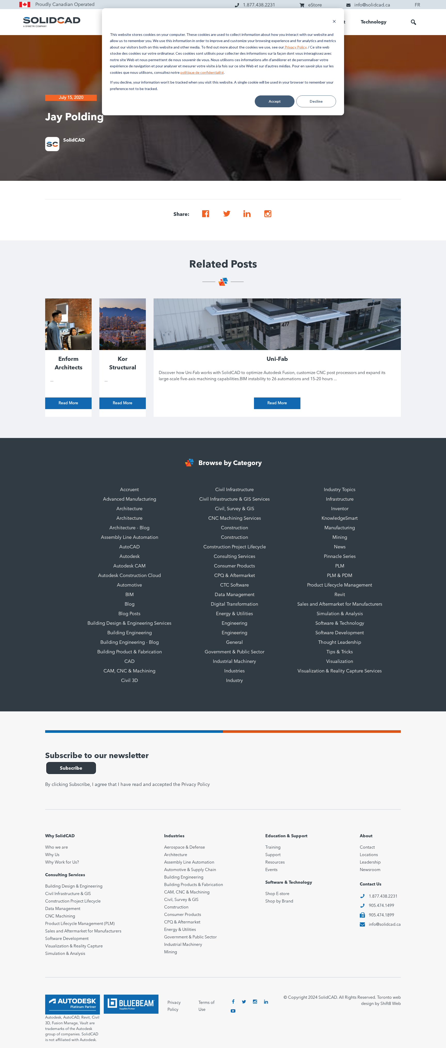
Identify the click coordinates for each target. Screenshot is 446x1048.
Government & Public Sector (234, 652)
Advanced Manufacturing (129, 499)
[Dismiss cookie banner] (334, 22)
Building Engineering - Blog (129, 642)
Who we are (56, 848)
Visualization (339, 661)
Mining (339, 537)
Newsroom (370, 870)
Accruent (129, 490)
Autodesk (130, 556)
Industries (234, 671)
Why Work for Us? (62, 862)
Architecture (129, 509)
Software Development (339, 633)
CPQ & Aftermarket (234, 575)
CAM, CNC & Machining (129, 671)
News (340, 547)
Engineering (234, 623)
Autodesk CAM (129, 566)
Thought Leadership (339, 642)
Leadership (370, 862)
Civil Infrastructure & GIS (68, 894)
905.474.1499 (381, 906)
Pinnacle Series (340, 556)
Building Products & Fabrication (193, 885)
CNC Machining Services (234, 518)
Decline (316, 101)
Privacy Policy (295, 47)
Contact (367, 848)
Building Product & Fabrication (129, 652)
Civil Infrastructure (234, 490)
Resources (275, 862)
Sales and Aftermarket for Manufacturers (339, 604)
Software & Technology (339, 623)
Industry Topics (339, 490)
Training (273, 848)
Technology (373, 22)
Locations (369, 855)
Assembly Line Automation (129, 537)
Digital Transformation (234, 604)
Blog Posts (129, 614)
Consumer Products (234, 566)
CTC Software (234, 585)
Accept (275, 101)
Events (271, 870)
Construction (234, 528)
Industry (234, 680)
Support (273, 855)
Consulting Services (234, 556)
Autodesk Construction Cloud (129, 575)
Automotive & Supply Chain (190, 870)
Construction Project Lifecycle (234, 547)
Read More (68, 403)
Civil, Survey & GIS (234, 509)
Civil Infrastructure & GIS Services (234, 499)
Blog (129, 604)
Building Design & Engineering (73, 886)
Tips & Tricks (339, 652)
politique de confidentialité (202, 72)
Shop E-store (277, 894)
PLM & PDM (339, 575)
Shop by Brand (279, 901)
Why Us (52, 855)
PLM (339, 566)
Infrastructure (340, 499)
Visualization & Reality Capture (74, 946)
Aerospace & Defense (184, 848)
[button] (413, 22)
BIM (129, 594)
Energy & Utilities (234, 614)
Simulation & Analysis (340, 614)
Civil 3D (129, 680)
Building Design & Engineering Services (129, 623)
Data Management (234, 594)
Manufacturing (339, 528)
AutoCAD (129, 547)
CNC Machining (60, 916)
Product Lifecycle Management (339, 585)
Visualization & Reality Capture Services (340, 671)
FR (417, 5)
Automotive (129, 585)
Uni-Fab (277, 359)
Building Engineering (129, 633)
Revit (339, 594)
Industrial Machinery (234, 661)
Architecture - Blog (129, 528)
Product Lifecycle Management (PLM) (80, 924)
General (234, 642)
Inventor (339, 509)
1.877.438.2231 (383, 897)
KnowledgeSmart (340, 518)
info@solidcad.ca (385, 925)
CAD (129, 661)
